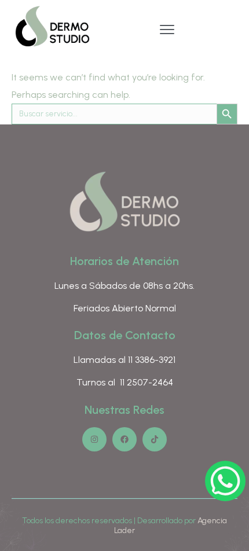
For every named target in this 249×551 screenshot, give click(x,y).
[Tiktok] (154, 439)
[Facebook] (124, 439)
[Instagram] (94, 439)
